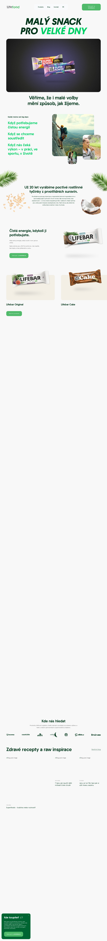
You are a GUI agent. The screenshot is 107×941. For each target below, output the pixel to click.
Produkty (41, 7)
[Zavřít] (28, 915)
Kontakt (56, 7)
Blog (48, 7)
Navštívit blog (96, 749)
